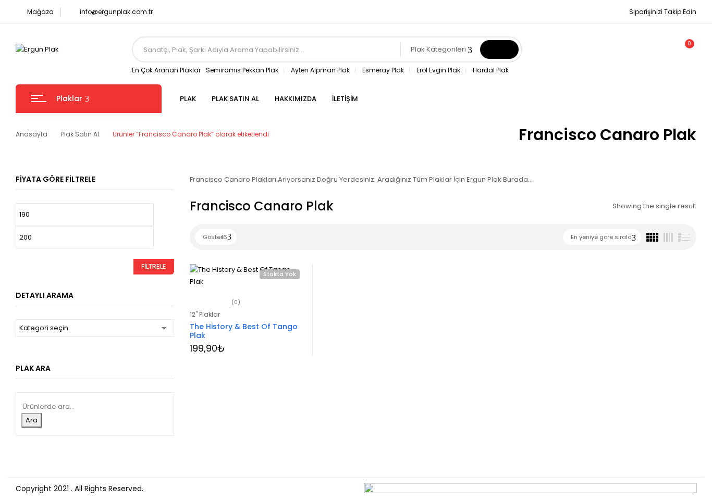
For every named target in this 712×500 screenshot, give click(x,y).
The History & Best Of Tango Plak (244, 331)
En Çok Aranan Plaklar (166, 70)
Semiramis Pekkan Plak (242, 70)
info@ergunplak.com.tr (116, 11)
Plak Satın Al (80, 134)
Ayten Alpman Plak (320, 70)
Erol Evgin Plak (438, 70)
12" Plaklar (205, 314)
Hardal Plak (491, 70)
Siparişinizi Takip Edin (662, 11)
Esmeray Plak (383, 70)
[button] (685, 49)
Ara (32, 420)
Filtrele (153, 266)
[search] (499, 49)
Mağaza (40, 11)
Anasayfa (31, 134)
